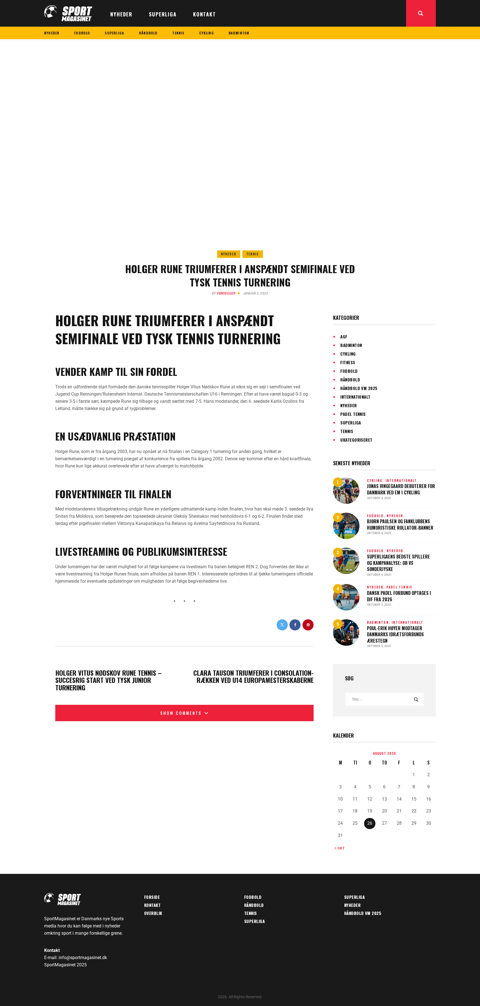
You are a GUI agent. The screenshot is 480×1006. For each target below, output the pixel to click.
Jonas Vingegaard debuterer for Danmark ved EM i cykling (401, 489)
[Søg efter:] (384, 698)
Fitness (347, 362)
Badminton (351, 345)
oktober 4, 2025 (379, 498)
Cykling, (376, 480)
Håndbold (350, 379)
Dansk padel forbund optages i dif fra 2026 (399, 596)
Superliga (350, 422)
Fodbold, (377, 516)
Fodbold (349, 371)
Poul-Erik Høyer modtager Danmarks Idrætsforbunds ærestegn (395, 634)
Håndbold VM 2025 (358, 388)
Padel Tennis (353, 414)
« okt (339, 848)
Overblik (153, 913)
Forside (152, 897)
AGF (343, 336)
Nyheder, (376, 587)
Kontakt (152, 905)
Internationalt (355, 397)
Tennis (252, 254)
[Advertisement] (240, 81)
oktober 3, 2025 (379, 605)
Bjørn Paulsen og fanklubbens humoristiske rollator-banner (400, 524)
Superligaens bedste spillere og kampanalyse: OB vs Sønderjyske (398, 563)
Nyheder (228, 254)
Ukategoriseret (356, 440)
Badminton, (379, 622)
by (223, 293)
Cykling (348, 354)
